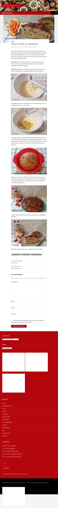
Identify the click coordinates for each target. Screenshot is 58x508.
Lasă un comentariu (31, 47)
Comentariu (14, 282)
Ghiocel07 (4, 425)
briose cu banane (16, 254)
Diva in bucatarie (6, 416)
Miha (3, 430)
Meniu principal (56, 13)
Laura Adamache (6, 427)
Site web (13, 314)
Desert (13, 41)
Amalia (3, 403)
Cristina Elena (5, 414)
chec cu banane (26, 254)
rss (5, 463)
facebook (7, 468)
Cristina (4, 411)
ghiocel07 (21, 47)
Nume (13, 301)
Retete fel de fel (6, 433)
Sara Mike (4, 436)
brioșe (43, 56)
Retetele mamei (7, 13)
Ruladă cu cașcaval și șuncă (14, 456)
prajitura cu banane (36, 254)
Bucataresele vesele (7, 406)
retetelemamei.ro (15, 474)
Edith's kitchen (5, 419)
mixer (19, 137)
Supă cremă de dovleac (13, 451)
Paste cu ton (16, 261)
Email (13, 307)
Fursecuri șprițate (12, 445)
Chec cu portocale (16, 267)
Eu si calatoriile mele (7, 422)
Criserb (4, 408)
